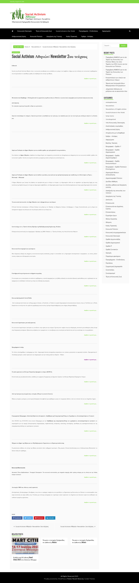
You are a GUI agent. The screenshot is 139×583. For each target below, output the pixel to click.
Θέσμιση (108, 222)
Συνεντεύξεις (110, 270)
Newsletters (15, 52)
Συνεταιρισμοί (110, 273)
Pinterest (39, 518)
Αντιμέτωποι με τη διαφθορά (115, 133)
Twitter (28, 518)
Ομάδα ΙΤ (109, 246)
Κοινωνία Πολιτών (36, 36)
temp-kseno (110, 116)
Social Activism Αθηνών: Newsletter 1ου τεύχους (77, 526)
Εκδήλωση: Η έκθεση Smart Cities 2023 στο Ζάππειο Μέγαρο (24, 558)
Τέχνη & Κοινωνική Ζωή (44, 31)
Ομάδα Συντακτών (112, 249)
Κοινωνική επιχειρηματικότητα (116, 232)
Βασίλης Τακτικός (111, 143)
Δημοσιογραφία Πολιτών (114, 178)
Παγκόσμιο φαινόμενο (113, 256)
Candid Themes (89, 579)
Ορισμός (108, 253)
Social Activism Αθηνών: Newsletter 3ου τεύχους (32, 526)
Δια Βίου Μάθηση (111, 181)
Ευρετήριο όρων (111, 215)
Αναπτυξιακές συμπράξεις (114, 126)
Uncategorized (111, 119)
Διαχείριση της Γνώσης (54, 36)
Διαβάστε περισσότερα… (90, 78)
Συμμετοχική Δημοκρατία (114, 266)
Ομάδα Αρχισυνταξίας (113, 239)
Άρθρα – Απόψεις (87, 36)
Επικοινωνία (110, 203)
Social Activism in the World (65, 31)
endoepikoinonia (111, 102)
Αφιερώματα (106, 31)
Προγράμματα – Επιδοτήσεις (88, 31)
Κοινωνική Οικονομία (24, 31)
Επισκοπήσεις (110, 212)
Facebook (17, 518)
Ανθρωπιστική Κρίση (19, 36)
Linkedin (51, 518)
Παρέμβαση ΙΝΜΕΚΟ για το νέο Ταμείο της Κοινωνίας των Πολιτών (116, 72)
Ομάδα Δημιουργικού (113, 243)
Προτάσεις (109, 263)
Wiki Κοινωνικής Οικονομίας (115, 123)
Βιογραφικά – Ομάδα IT (113, 146)
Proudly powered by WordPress (55, 579)
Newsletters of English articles (116, 109)
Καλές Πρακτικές (71, 36)
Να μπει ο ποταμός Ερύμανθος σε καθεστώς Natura (53, 541)
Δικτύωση (109, 200)
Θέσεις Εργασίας (111, 219)
